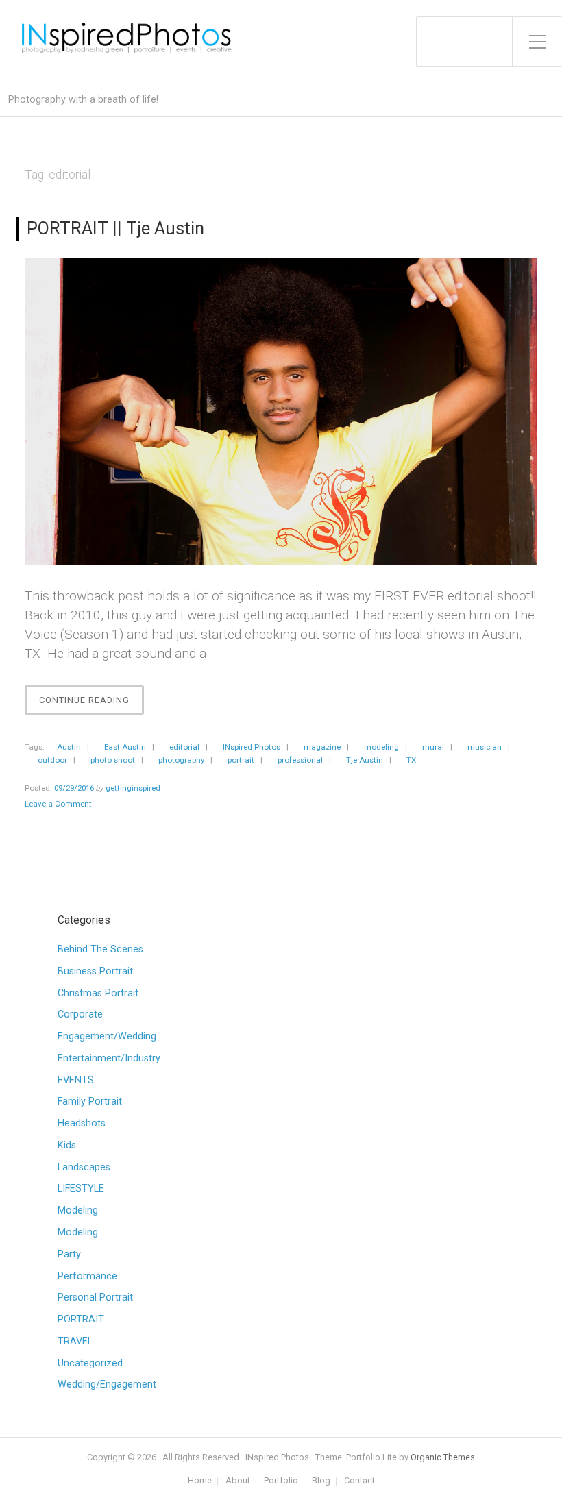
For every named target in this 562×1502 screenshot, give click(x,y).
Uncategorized (90, 1363)
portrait (241, 760)
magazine (322, 747)
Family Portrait (90, 1101)
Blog (321, 1481)
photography (181, 760)
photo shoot (112, 760)
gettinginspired (133, 788)
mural (433, 747)
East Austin (125, 747)
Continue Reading (91, 704)
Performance (87, 1276)
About (237, 1481)
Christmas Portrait (98, 993)
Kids (67, 1145)
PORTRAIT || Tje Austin (115, 228)
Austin (69, 747)
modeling (381, 747)
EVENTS (76, 1080)
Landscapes (84, 1167)
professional (300, 760)
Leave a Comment (58, 804)
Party (69, 1254)
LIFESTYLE (81, 1188)
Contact (359, 1481)
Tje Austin (364, 760)
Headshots (82, 1123)
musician (484, 747)
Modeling (78, 1210)
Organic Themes (443, 1457)
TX (411, 760)
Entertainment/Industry (109, 1058)
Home (200, 1481)
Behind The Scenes (100, 949)
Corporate (80, 1014)
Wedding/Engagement (107, 1384)
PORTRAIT (81, 1319)
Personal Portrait (95, 1297)
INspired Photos (251, 747)
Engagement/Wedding (107, 1036)
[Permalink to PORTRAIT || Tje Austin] (281, 411)
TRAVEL (75, 1341)
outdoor (52, 760)
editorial (184, 747)
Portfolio (281, 1481)
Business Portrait (95, 971)
